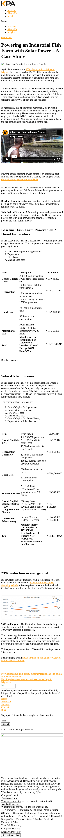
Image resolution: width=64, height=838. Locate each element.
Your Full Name (9, 825)
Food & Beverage (27, 816)
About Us (12, 13)
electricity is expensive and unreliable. (19, 179)
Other (15, 822)
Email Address (8, 831)
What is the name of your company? (19, 792)
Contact (5, 707)
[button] (32, 21)
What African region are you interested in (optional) (26, 801)
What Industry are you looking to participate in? (24, 806)
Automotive (10, 810)
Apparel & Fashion (49, 816)
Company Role (9, 828)
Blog (3, 710)
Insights (11, 16)
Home (4, 698)
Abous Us (6, 701)
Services (11, 10)
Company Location (10, 795)
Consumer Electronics (24, 813)
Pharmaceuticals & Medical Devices (34, 819)
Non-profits (7, 819)
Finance (5, 822)
